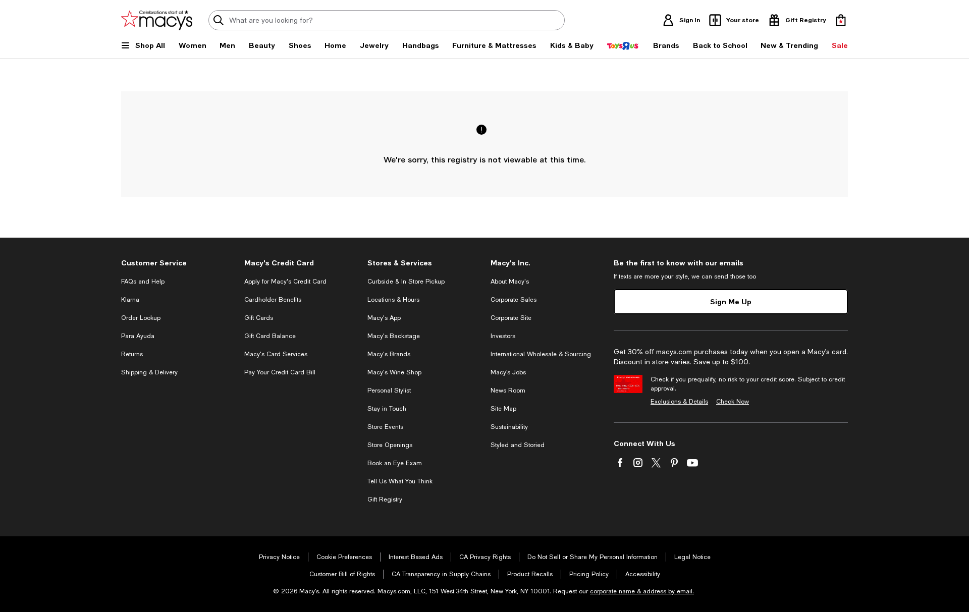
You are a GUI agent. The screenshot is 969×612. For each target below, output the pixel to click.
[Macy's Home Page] (156, 20)
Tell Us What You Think (400, 481)
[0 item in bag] (841, 20)
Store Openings (389, 445)
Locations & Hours (393, 299)
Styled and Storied (518, 445)
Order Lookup (140, 317)
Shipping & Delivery (149, 372)
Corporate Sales (513, 299)
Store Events (385, 426)
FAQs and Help (143, 281)
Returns (132, 354)
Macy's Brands (388, 354)
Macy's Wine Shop (394, 372)
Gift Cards (258, 317)
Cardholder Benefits (272, 299)
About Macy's (510, 281)
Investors (503, 336)
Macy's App (384, 317)
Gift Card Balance (270, 336)
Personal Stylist (389, 390)
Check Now (732, 401)
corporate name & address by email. (642, 591)
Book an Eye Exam (394, 463)
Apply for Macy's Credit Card (285, 281)
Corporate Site (511, 317)
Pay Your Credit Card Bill (279, 372)
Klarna (130, 299)
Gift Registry (384, 499)
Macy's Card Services (275, 354)
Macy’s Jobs (508, 372)
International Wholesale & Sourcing (541, 354)
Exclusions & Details (679, 401)
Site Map (503, 408)
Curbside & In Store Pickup (406, 281)
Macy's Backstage (393, 336)
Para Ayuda (137, 336)
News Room (508, 390)
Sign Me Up (730, 301)
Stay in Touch (386, 408)
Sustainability (509, 426)
